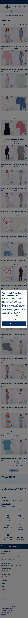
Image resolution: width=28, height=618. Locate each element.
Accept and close (14, 324)
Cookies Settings (15, 315)
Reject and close (13, 320)
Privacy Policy (13, 313)
